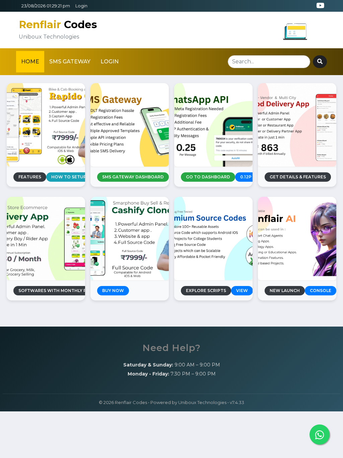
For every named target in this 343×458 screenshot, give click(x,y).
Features (29, 176)
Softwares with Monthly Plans (58, 290)
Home (30, 61)
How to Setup (68, 176)
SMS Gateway (69, 61)
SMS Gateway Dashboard (133, 176)
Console (320, 290)
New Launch (285, 290)
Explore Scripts (206, 290)
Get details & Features (298, 176)
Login (81, 5)
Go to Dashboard (208, 176)
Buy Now (113, 290)
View (242, 290)
